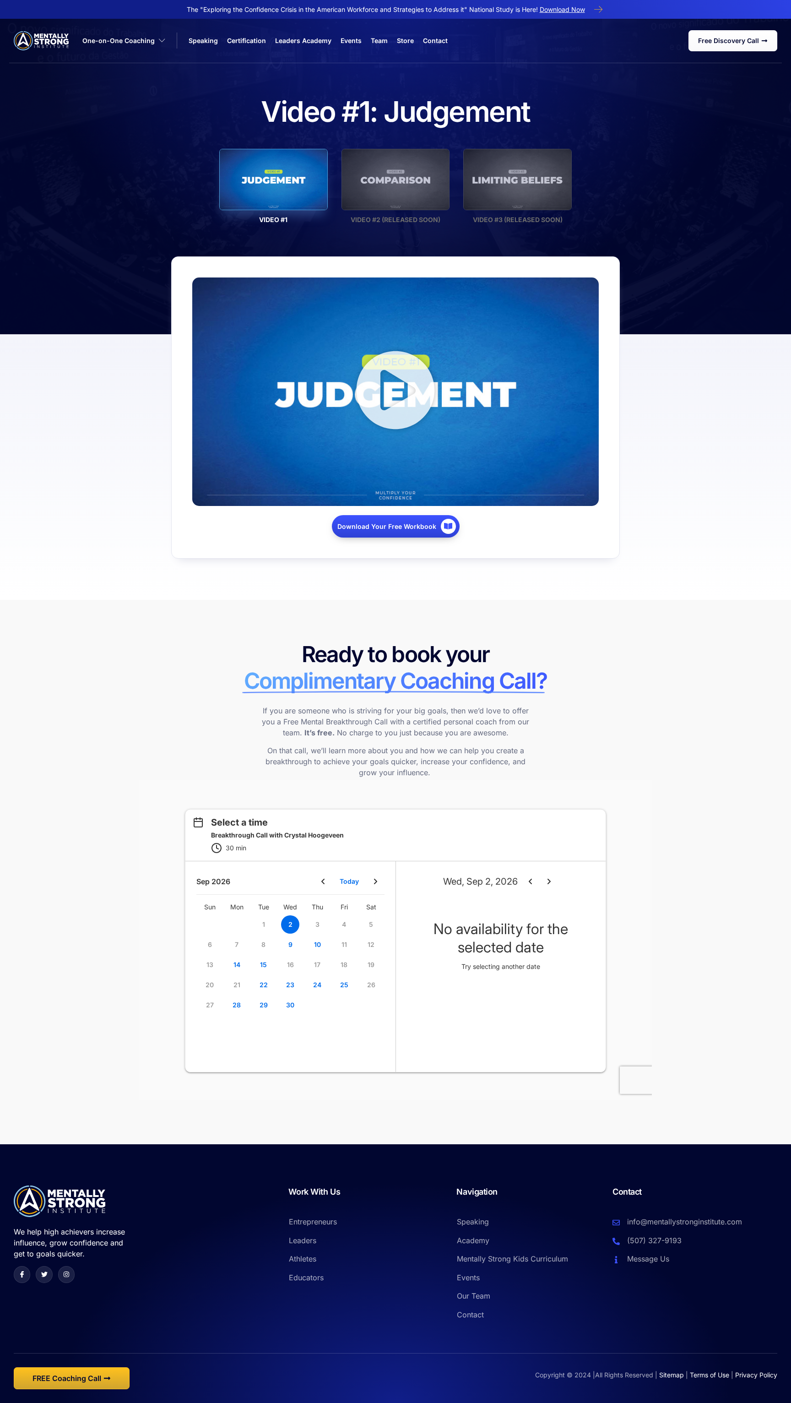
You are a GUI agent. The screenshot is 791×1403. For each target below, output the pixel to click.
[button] (395, 391)
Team (379, 40)
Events (351, 40)
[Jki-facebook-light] (22, 1274)
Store (405, 40)
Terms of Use (709, 1375)
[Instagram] (66, 1274)
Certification (246, 40)
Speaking (203, 40)
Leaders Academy (303, 40)
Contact (435, 40)
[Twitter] (44, 1274)
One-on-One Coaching (118, 40)
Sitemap (671, 1375)
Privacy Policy (756, 1375)
